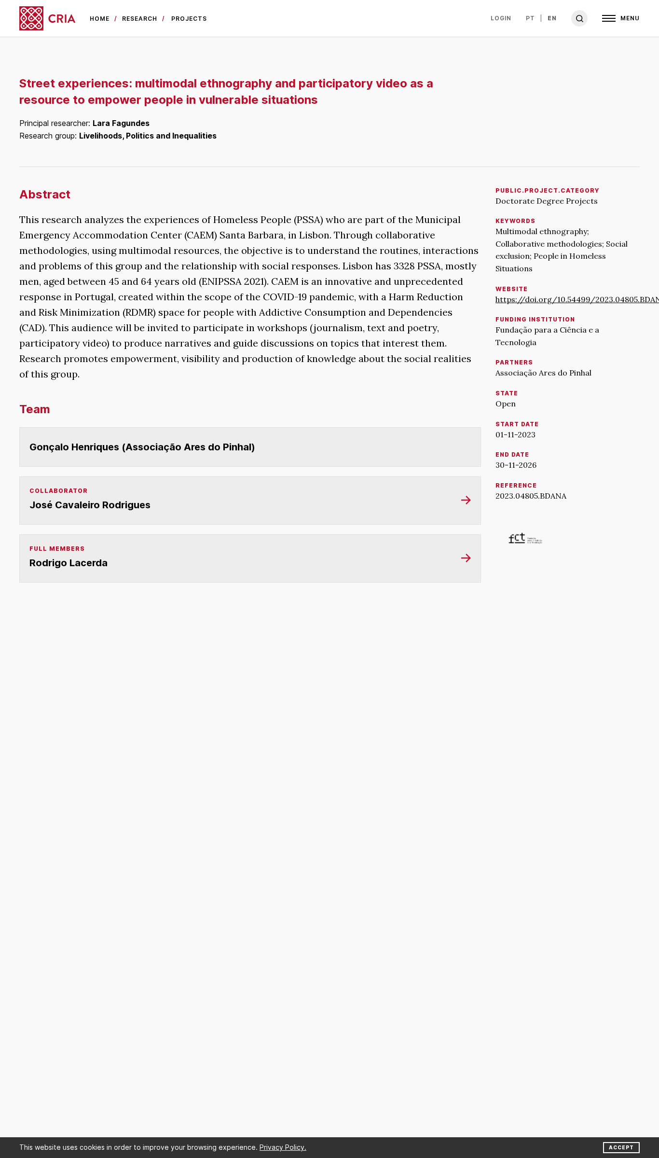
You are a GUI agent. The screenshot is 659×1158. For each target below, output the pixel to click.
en (552, 18)
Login (501, 18)
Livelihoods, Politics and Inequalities (148, 135)
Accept (621, 1147)
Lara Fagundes (121, 123)
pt (530, 18)
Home (100, 18)
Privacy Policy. (283, 1147)
